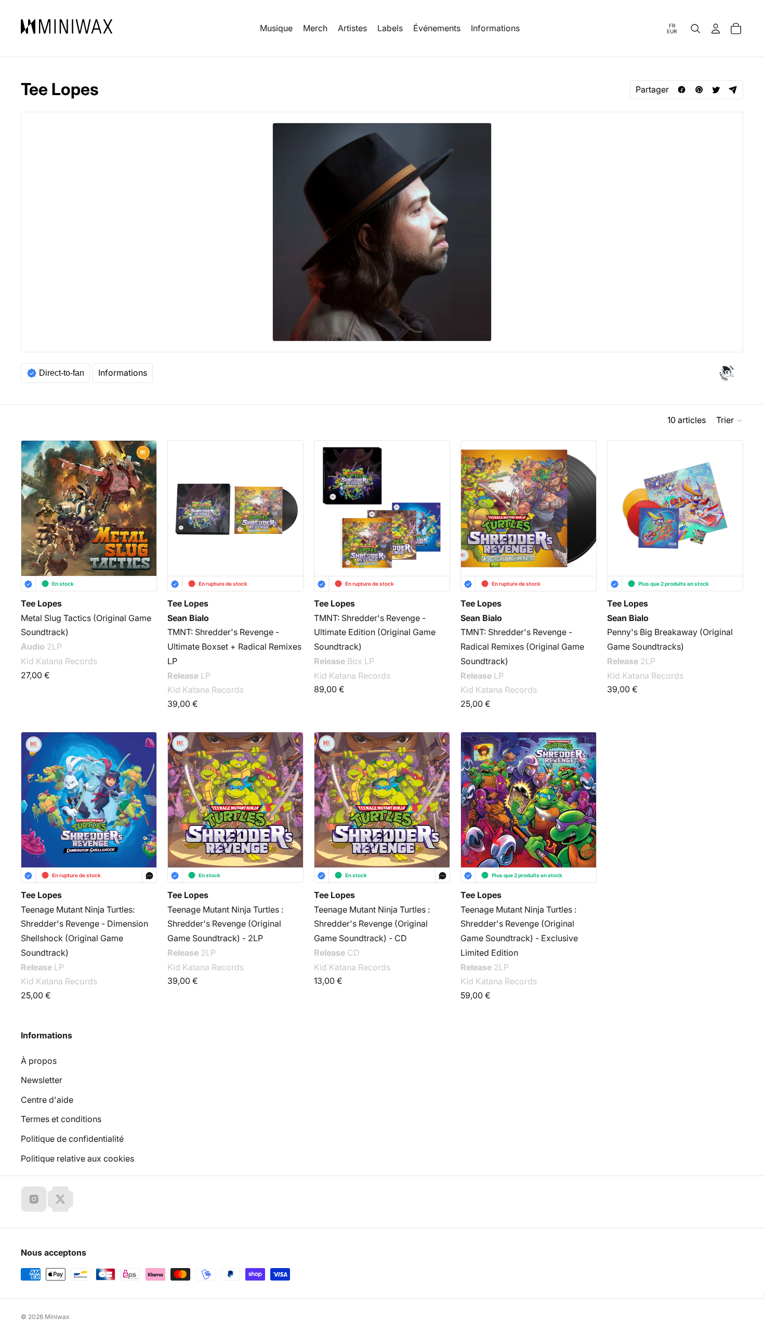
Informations (122, 372)
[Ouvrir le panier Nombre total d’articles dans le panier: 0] (736, 28)
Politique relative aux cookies (77, 1158)
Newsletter (41, 1080)
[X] (60, 1199)
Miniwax (57, 1317)
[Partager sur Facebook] (681, 89)
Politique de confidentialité (72, 1138)
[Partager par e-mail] (733, 89)
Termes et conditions (61, 1119)
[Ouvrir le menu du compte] (715, 28)
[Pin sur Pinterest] (698, 89)
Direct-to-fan (61, 372)
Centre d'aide (47, 1099)
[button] (729, 420)
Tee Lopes (41, 603)
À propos (39, 1061)
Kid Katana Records (59, 661)
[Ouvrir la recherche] (695, 28)
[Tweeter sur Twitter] (716, 89)
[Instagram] (34, 1199)
